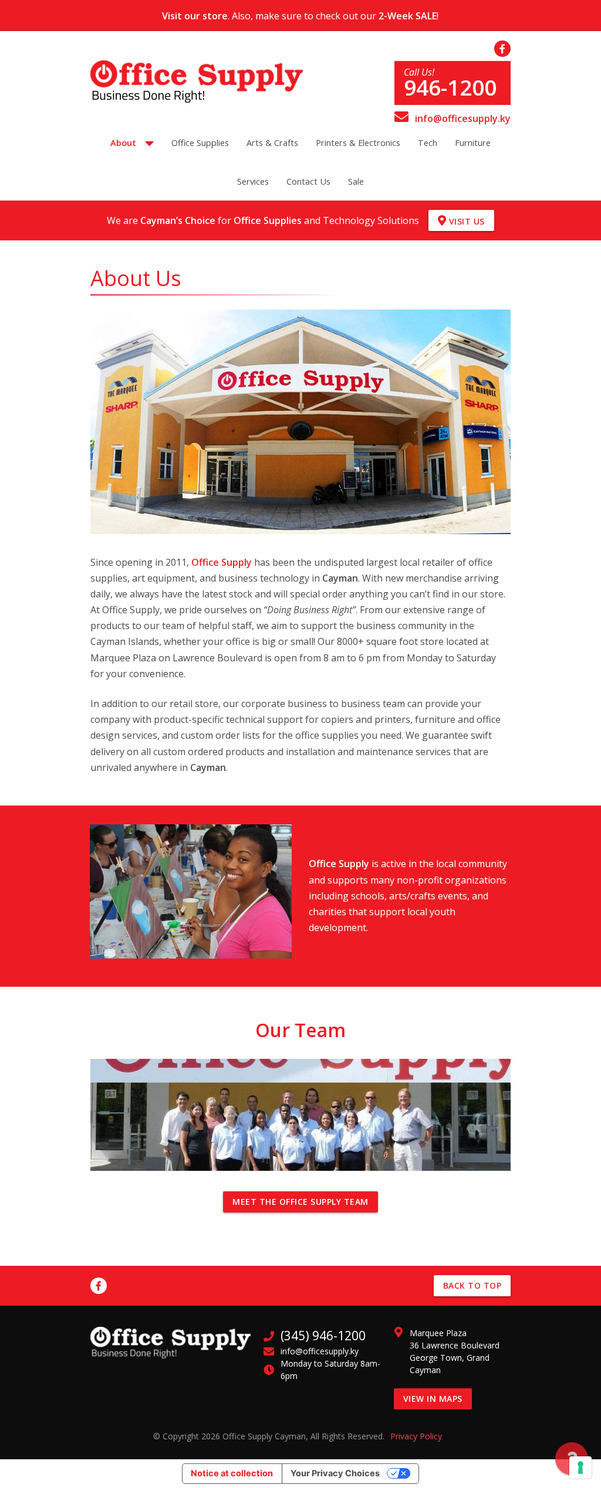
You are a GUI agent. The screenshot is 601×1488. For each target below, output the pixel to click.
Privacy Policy (416, 1436)
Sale (356, 181)
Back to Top (472, 1285)
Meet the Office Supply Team (300, 1201)
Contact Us (308, 181)
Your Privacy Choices (335, 1473)
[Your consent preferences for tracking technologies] (580, 1467)
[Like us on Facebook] (502, 48)
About (123, 142)
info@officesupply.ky (462, 118)
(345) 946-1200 (323, 1335)
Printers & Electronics (358, 142)
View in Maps (432, 1398)
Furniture (473, 142)
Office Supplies (200, 142)
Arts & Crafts (272, 142)
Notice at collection (232, 1473)
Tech (427, 142)
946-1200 (450, 87)
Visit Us (465, 221)
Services (253, 181)
